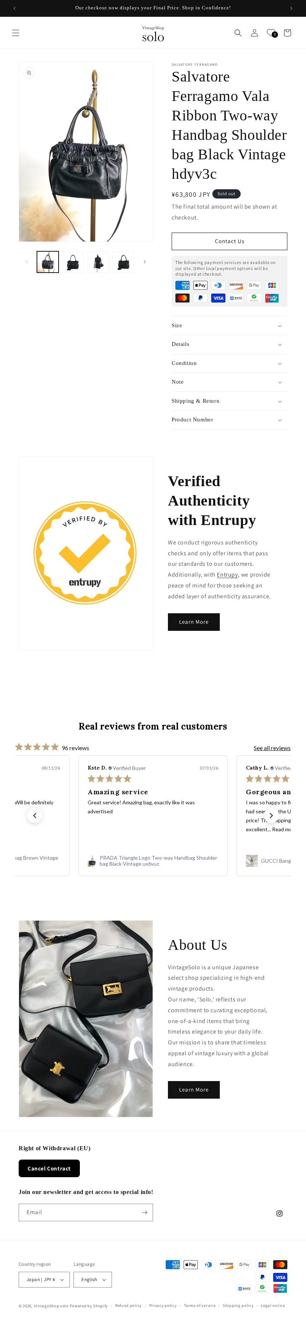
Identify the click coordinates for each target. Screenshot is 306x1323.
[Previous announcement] (14, 8)
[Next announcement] (291, 8)
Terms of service (199, 1305)
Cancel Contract (49, 1168)
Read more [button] (284, 829)
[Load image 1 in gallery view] (48, 262)
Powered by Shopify (89, 1305)
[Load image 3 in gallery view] (98, 262)
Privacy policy (163, 1305)
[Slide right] (145, 262)
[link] (153, 861)
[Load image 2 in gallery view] (73, 262)
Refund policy (128, 1305)
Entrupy (227, 574)
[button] (15, 33)
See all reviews (272, 747)
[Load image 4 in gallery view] (123, 262)
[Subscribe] (144, 1212)
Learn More (194, 621)
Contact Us (229, 241)
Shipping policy (238, 1305)
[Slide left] (27, 262)
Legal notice (273, 1305)
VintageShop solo (51, 1305)
